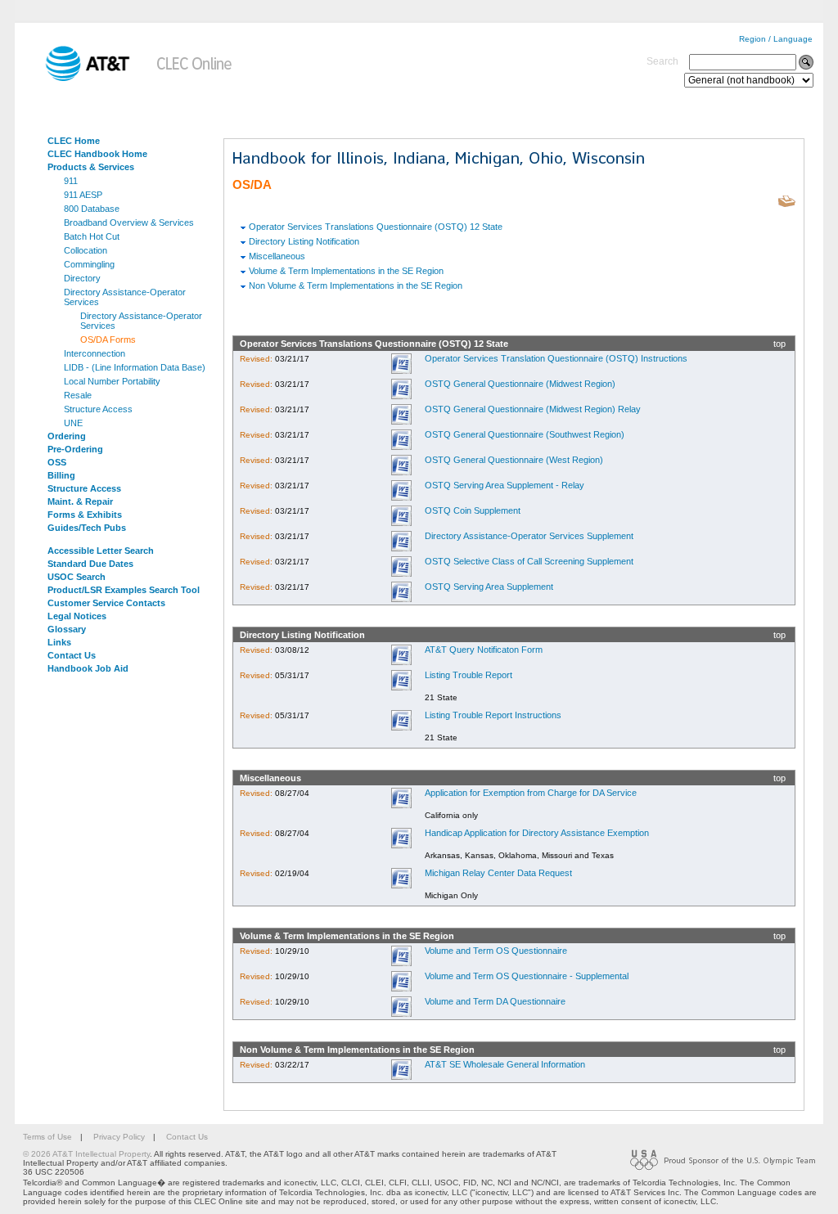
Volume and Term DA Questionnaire (495, 1001)
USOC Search (76, 577)
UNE (73, 423)
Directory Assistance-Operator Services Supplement (529, 536)
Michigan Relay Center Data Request (498, 873)
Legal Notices (76, 616)
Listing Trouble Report (468, 675)
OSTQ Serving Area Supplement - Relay (504, 485)
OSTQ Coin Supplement (472, 510)
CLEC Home (73, 141)
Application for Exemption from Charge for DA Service (531, 793)
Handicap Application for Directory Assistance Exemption (537, 833)
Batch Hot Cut (91, 236)
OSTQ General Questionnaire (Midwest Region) (520, 384)
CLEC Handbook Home (97, 154)
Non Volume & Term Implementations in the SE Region (355, 285)
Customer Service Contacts (106, 603)
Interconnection (94, 353)
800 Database (91, 209)
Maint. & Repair (80, 501)
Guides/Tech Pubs (86, 528)
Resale (78, 395)
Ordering (66, 436)
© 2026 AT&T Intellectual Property (86, 1153)
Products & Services (90, 167)
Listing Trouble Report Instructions (493, 715)
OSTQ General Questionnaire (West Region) (514, 460)
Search (662, 61)
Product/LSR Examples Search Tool (123, 590)
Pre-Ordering (75, 449)
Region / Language (776, 38)
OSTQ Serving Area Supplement (489, 586)
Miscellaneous (277, 256)
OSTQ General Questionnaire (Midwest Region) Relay (533, 409)
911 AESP (83, 195)
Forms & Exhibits (84, 514)
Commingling (89, 264)
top (779, 343)
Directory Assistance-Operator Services (125, 297)
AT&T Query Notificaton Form (484, 649)
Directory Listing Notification (304, 241)
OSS (56, 462)
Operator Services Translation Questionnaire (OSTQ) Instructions (556, 358)
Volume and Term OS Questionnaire (496, 950)
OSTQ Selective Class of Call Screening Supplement (529, 561)
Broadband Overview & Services (129, 222)
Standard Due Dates (90, 564)
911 (71, 181)
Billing (61, 475)
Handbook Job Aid (87, 668)
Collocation (85, 250)
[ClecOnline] (195, 78)
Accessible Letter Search (100, 550)
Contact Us (71, 655)
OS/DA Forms (108, 339)
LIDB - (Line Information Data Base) (134, 367)
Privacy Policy (119, 1136)
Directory (82, 278)
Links (59, 642)
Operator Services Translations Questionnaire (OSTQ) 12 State (375, 227)
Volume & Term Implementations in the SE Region (346, 271)
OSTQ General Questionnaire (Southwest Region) (524, 434)
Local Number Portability (112, 381)
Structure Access (98, 409)
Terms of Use (47, 1136)
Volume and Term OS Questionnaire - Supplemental (526, 976)
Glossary (66, 629)
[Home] (76, 78)
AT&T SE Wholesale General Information (505, 1064)
